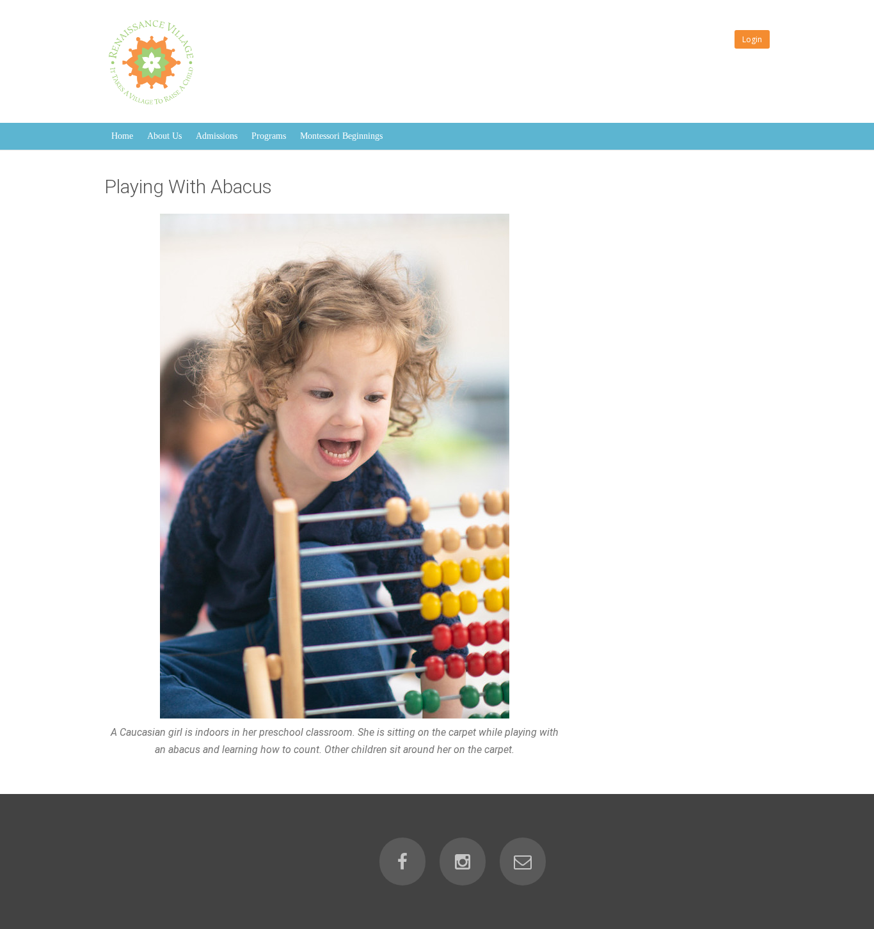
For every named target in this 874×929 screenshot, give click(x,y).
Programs (268, 136)
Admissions (216, 136)
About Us (164, 136)
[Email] (523, 861)
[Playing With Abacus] (334, 466)
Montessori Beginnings (341, 136)
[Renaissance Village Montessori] (153, 105)
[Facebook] (402, 861)
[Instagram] (463, 861)
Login (752, 39)
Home (122, 136)
